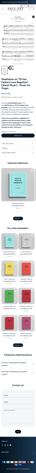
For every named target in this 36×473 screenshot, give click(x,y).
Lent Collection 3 (26, 252)
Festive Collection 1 (9, 279)
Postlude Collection (26, 279)
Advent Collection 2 (10, 306)
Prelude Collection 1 (26, 333)
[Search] (30, 9)
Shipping (3, 131)
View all (16, 218)
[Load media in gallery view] (4, 70)
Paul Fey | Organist (15, 469)
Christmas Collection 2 (26, 306)
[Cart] (34, 9)
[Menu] (2, 9)
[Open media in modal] (33, 17)
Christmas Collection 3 (9, 333)
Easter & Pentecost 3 (18, 203)
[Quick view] (33, 169)
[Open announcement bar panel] (33, 2)
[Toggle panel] (33, 364)
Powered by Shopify (24, 469)
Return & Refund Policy (9, 153)
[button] (27, 6)
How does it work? (7, 143)
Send (18, 431)
